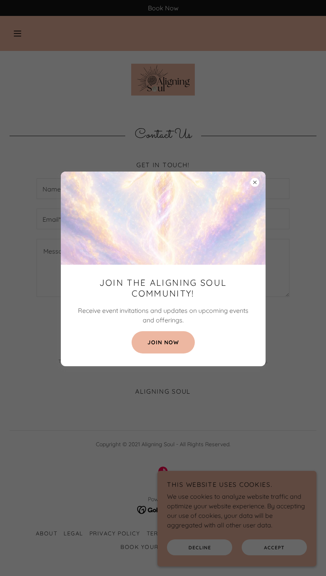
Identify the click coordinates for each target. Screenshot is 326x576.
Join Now (163, 342)
